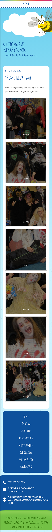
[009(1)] (26, 118)
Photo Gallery (16, 71)
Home (7, 71)
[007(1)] (26, 206)
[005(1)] (26, 293)
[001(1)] (26, 381)
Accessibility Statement (30, 518)
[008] (26, 162)
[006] (26, 249)
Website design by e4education (29, 527)
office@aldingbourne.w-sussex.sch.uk (21, 489)
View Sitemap (12, 518)
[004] (26, 337)
